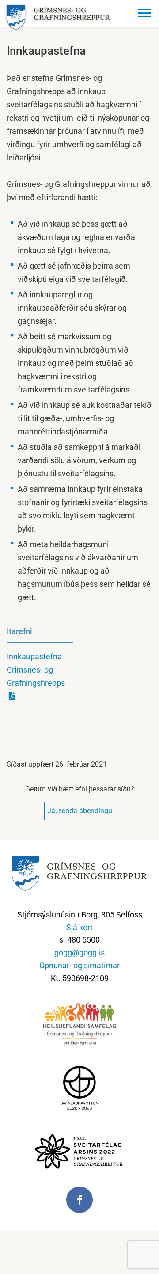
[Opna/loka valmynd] (145, 13)
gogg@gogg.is (79, 952)
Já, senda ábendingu (79, 810)
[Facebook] (79, 1204)
